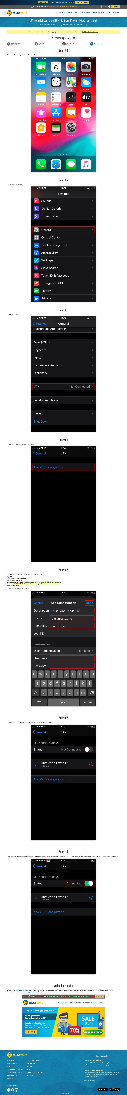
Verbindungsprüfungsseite (30, 992)
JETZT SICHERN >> (82, 2)
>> (68, 7)
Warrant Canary (12, 1075)
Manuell (30, 1075)
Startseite (10, 1060)
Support (116, 13)
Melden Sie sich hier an (90, 32)
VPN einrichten (86, 13)
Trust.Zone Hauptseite (23, 990)
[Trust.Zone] (17, 13)
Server (108, 13)
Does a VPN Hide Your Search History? (97, 1063)
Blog (28, 1069)
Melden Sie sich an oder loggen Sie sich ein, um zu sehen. (43, 582)
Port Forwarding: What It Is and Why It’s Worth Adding (102, 1072)
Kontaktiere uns (32, 1063)
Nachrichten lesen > (90, 1080)
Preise (76, 13)
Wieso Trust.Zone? (65, 13)
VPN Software (12, 1063)
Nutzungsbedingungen (15, 1069)
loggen (54, 32)
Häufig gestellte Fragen (35, 1072)
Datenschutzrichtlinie (14, 1072)
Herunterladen (98, 13)
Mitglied (10, 1078)
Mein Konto (116, 6)
